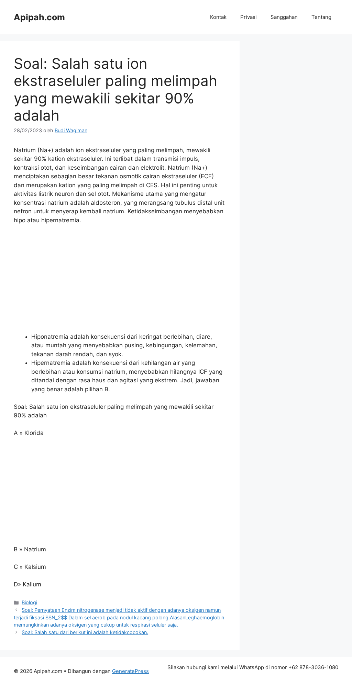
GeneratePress (130, 671)
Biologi (29, 602)
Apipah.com (39, 17)
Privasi (248, 17)
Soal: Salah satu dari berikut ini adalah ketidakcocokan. (85, 632)
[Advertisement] (120, 282)
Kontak (218, 17)
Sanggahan (284, 17)
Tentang (321, 17)
